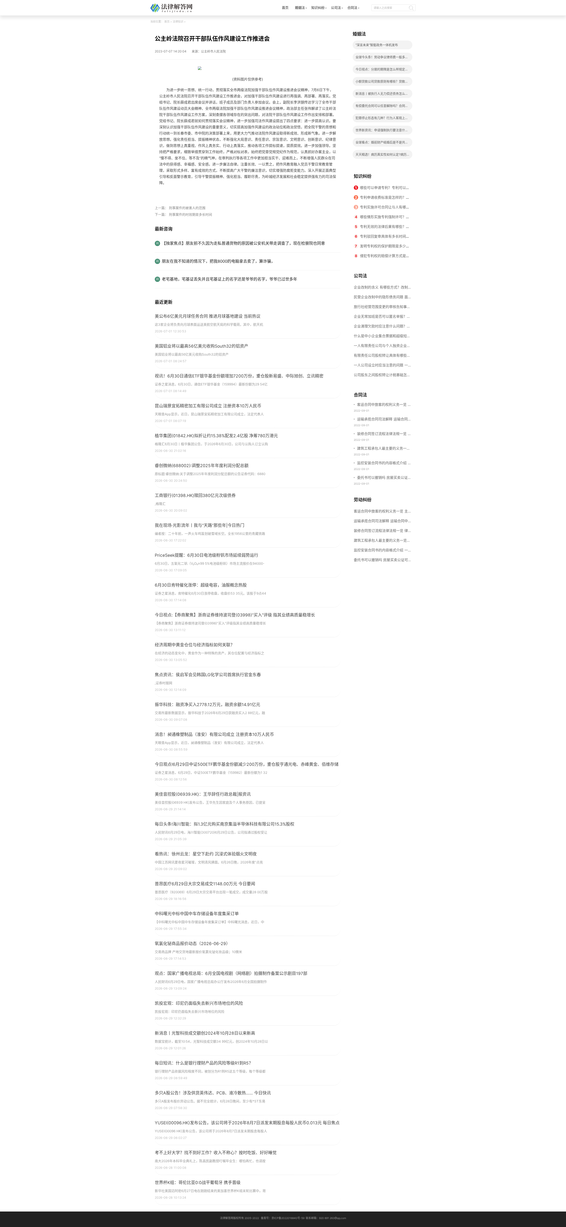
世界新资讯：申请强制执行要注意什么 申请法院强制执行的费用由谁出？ (382, 131)
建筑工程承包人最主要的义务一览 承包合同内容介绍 (383, 448)
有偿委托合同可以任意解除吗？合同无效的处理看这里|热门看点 (382, 107)
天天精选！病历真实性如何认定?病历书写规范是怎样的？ (381, 155)
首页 (285, 8)
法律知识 (178, 21)
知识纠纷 (318, 8)
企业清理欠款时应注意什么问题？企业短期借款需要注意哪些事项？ (382, 327)
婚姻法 (300, 8)
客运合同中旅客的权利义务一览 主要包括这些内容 (384, 405)
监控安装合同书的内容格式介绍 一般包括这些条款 (384, 463)
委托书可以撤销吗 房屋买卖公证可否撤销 (384, 478)
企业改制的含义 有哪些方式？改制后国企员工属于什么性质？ (381, 288)
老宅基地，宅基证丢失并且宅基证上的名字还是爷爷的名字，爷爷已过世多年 (229, 279)
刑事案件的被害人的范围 (187, 208)
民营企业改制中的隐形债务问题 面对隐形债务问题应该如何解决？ (381, 298)
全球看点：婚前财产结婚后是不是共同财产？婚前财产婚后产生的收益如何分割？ (382, 143)
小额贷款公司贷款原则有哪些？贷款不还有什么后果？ (382, 82)
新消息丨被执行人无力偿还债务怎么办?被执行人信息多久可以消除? (380, 95)
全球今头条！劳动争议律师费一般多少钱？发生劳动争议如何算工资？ (382, 58)
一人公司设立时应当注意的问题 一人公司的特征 (381, 366)
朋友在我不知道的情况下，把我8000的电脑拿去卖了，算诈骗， (218, 261)
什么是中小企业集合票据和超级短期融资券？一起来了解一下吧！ (382, 337)
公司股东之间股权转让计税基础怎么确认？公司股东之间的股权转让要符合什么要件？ (382, 376)
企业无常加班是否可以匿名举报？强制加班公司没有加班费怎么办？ (382, 317)
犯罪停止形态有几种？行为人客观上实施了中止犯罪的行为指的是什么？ (382, 119)
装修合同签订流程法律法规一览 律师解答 (384, 434)
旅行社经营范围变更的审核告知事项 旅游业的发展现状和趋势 (382, 308)
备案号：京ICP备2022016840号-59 (282, 1218)
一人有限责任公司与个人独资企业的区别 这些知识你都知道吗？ (382, 347)
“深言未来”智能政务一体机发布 (377, 45)
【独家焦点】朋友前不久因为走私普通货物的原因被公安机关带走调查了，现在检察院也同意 (243, 243)
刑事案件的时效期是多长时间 (190, 214)
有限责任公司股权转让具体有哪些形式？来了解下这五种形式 (382, 356)
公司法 (336, 8)
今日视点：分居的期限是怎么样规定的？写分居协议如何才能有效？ (380, 70)
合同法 (352, 8)
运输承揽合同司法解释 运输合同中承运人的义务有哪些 (384, 419)
